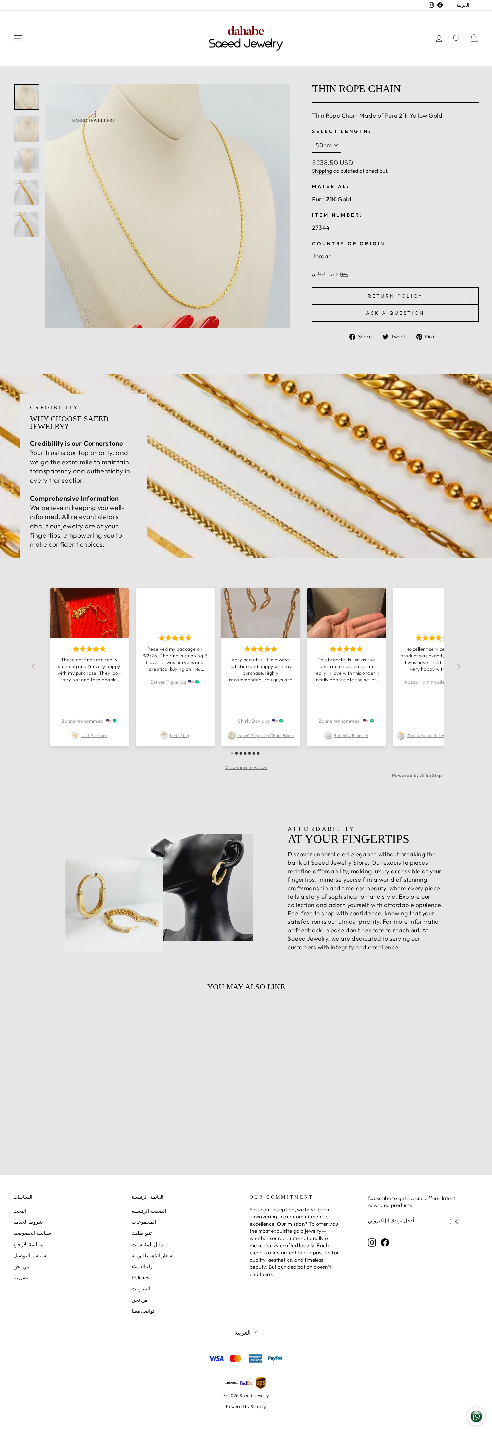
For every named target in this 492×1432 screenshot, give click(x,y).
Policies (140, 1277)
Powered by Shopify (246, 1406)
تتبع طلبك (142, 1233)
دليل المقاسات (147, 1244)
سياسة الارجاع (28, 1244)
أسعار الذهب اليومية (153, 1255)
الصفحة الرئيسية (149, 1211)
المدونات (141, 1288)
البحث (19, 1211)
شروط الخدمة (28, 1222)
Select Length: (341, 131)
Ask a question (395, 313)
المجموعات (144, 1222)
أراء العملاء (143, 1266)
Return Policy (395, 296)
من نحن (21, 1266)
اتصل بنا (21, 1277)
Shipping (322, 171)
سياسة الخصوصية (32, 1233)
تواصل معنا (143, 1311)
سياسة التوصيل (29, 1255)
